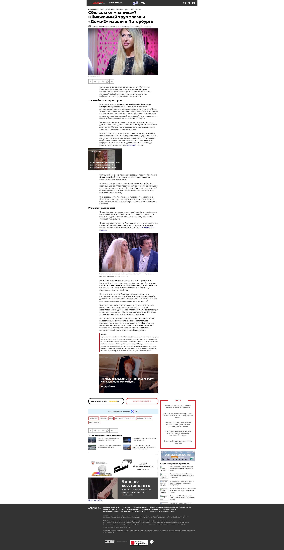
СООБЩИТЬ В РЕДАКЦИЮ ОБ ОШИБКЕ (162, 511)
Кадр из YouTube (94, 76)
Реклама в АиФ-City (170, 509)
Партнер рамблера (122, 541)
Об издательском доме (111, 507)
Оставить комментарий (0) (142, 401)
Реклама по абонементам (151, 509)
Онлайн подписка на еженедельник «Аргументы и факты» (170, 507)
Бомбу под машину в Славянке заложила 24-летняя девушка (178, 406)
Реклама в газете (118, 509)
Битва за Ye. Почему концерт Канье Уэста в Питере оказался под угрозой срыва (178, 415)
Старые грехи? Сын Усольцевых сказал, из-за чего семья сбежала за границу (182, 497)
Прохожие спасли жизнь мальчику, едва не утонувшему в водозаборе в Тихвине (144, 447)
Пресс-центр (126, 507)
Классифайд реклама (110, 511)
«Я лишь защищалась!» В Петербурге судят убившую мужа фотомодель (127, 380)
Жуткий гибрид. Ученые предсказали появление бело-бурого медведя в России (183, 490)
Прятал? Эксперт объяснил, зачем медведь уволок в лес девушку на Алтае (181, 468)
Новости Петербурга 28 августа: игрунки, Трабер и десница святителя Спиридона (178, 433)
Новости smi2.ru (95, 500)
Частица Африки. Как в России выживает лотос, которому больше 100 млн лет (182, 475)
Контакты (106, 509)
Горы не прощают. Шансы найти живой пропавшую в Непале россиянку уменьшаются (178, 424)
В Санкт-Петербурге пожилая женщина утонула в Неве (108, 439)
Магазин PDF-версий (140, 507)
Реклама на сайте (133, 509)
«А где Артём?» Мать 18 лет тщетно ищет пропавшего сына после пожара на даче (182, 483)
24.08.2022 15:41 (93, 9)
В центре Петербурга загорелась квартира (178, 442)
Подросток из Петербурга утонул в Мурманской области (109, 446)
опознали (131, 145)
